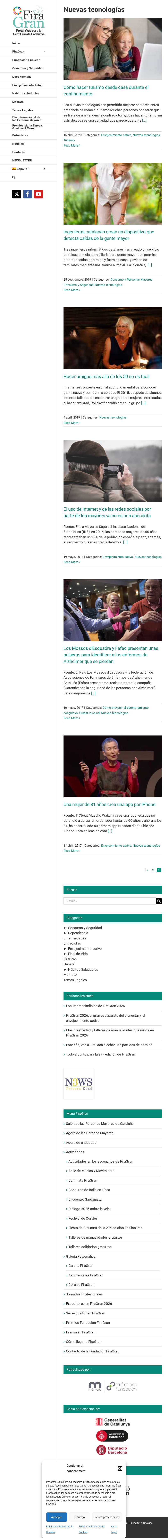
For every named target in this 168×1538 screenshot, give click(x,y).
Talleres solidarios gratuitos (90, 1247)
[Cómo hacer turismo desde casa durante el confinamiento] (113, 49)
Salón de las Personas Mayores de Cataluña (100, 1124)
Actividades (75, 1152)
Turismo (69, 140)
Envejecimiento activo (116, 135)
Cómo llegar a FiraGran (83, 1342)
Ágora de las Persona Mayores (90, 1133)
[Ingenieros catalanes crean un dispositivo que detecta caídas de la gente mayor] (113, 194)
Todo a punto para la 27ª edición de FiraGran (100, 1054)
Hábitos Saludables (83, 969)
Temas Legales (75, 980)
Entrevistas (72, 943)
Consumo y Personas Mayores (131, 279)
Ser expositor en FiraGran (85, 1313)
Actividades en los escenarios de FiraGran (100, 1161)
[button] (120, 1468)
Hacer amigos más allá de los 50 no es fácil (106, 376)
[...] (144, 120)
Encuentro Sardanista (85, 1199)
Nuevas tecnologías (146, 135)
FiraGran (70, 959)
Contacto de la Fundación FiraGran (92, 1351)
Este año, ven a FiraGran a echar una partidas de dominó (109, 1045)
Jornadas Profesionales (84, 1294)
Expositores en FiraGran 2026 (89, 1304)
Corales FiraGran (81, 1285)
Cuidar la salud (89, 713)
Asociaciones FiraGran (85, 1275)
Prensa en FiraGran (80, 1332)
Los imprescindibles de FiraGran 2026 (95, 1006)
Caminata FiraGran (82, 1180)
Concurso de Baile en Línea (89, 1190)
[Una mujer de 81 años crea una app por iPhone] (113, 766)
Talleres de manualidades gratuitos (95, 1237)
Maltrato (70, 975)
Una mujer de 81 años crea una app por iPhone (110, 804)
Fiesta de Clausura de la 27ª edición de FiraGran (105, 1228)
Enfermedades (75, 938)
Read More (71, 145)
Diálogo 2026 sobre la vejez (89, 1209)
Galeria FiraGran (80, 1266)
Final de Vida (78, 954)
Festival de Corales (83, 1218)
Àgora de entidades (81, 1143)
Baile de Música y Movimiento (91, 1171)
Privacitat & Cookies (141, 1523)
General (69, 964)
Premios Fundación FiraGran (88, 1323)
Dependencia (78, 933)
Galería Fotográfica (80, 1256)
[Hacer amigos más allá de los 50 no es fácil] (113, 338)
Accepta (56, 1517)
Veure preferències (107, 1517)
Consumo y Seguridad (78, 285)
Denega (79, 1517)
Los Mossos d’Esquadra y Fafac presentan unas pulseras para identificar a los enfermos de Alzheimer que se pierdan (111, 655)
